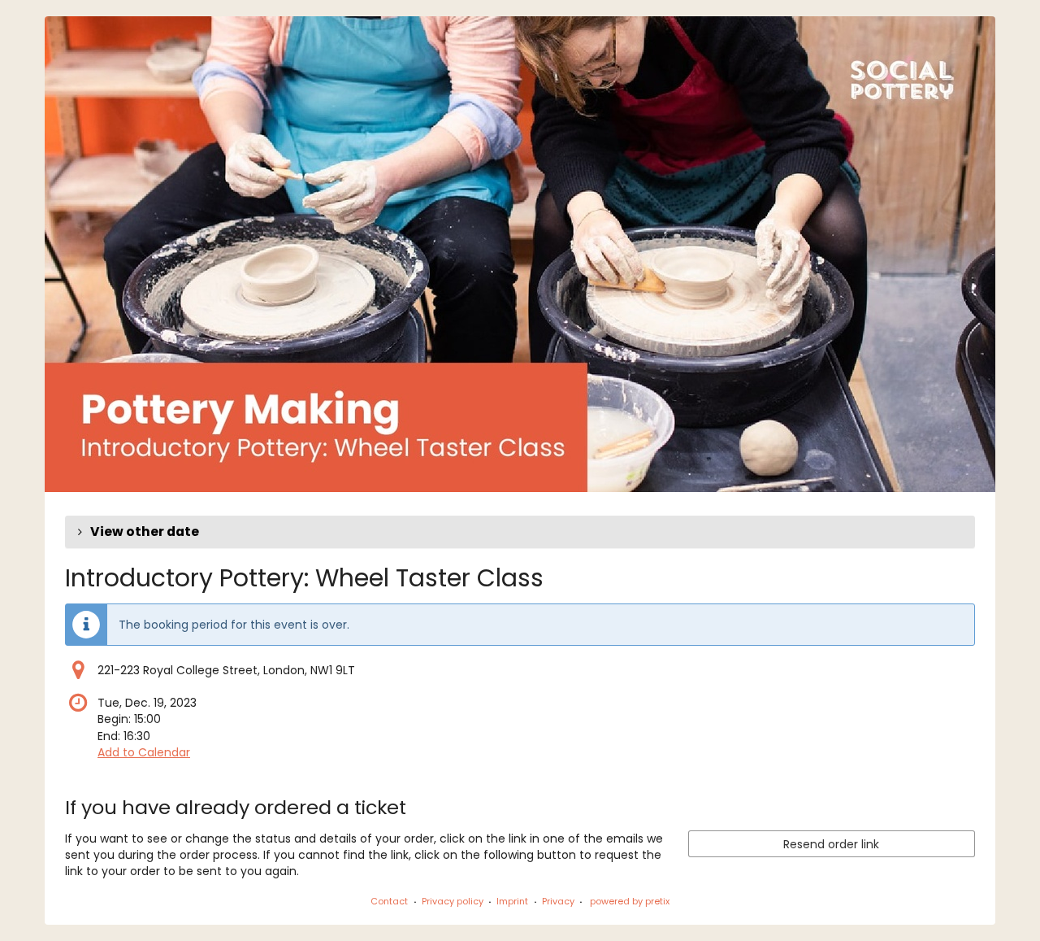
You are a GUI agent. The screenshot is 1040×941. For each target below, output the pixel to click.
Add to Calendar (144, 752)
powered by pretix (630, 901)
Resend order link (831, 844)
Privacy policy (452, 901)
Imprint (512, 901)
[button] (520, 531)
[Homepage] (520, 254)
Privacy (558, 901)
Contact (389, 901)
